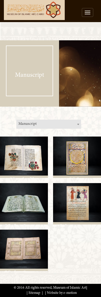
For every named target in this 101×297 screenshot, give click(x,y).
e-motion (70, 293)
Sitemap (34, 293)
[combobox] (48, 124)
